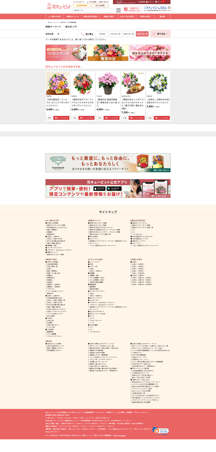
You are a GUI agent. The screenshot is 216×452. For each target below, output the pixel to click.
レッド (92, 323)
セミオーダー (94, 300)
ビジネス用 (51, 327)
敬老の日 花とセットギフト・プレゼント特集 (105, 232)
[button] (160, 431)
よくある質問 (91, 2)
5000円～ (138, 268)
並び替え (90, 34)
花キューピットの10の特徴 (141, 391)
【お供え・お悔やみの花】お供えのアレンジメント (158, 101)
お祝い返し (51, 320)
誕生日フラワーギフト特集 (56, 225)
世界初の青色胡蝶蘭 (96, 282)
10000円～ (139, 273)
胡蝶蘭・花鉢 (52, 245)
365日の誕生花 (101, 429)
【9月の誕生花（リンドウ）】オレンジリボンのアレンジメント (57, 102)
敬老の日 (50, 293)
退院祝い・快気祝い (54, 284)
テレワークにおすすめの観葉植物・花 (145, 384)
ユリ (133, 232)
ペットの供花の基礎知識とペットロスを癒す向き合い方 (151, 350)
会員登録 (141, 2)
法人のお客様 (100, 5)
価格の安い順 (128, 34)
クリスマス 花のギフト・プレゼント (96, 423)
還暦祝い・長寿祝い (54, 287)
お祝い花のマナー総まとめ (99, 366)
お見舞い (50, 323)
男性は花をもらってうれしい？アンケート (146, 382)
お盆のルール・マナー (139, 357)
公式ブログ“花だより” (102, 417)
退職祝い (50, 232)
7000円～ (138, 271)
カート (159, 2)
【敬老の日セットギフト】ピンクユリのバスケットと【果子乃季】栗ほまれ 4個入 (133, 104)
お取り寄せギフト (53, 325)
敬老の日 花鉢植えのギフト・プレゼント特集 (105, 230)
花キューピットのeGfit (97, 314)
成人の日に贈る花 (137, 423)
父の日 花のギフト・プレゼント (121, 420)
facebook (59, 417)
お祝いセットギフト (74, 429)
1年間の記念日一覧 (138, 393)
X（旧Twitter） (50, 417)
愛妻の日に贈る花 (51, 426)
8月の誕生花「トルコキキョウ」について (146, 398)
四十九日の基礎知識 (139, 355)
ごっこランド (89, 417)
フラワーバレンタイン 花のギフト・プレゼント (73, 426)
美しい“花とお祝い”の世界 (141, 377)
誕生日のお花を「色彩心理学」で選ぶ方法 (104, 348)
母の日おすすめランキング (100, 420)
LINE (81, 417)
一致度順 (101, 34)
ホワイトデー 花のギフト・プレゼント (102, 426)
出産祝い (50, 282)
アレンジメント (95, 262)
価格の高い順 (142, 34)
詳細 (49, 118)
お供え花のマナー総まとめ (141, 364)
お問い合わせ (103, 2)
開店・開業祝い (52, 230)
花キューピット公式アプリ (143, 429)
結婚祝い (50, 280)
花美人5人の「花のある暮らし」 (143, 375)
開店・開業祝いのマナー (55, 348)
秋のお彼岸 (94, 236)
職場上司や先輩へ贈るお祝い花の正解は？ (104, 368)
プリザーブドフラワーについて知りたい (145, 400)
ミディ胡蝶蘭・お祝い (97, 278)
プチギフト (51, 289)
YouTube (75, 417)
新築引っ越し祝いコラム (98, 364)
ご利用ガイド (110, 412)
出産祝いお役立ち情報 (97, 352)
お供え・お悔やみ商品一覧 (56, 300)
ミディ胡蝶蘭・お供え (97, 280)
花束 (91, 264)
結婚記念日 (51, 234)
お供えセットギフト (88, 429)
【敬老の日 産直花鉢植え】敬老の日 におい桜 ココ (108, 102)
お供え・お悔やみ (54, 236)
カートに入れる (62, 118)
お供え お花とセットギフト (56, 309)
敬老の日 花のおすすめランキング (101, 227)
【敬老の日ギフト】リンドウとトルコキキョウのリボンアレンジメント (82, 102)
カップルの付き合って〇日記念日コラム (145, 395)
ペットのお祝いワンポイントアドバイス (103, 357)
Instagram (67, 417)
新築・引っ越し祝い (54, 273)
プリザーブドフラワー (55, 248)
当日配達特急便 (81, 5)
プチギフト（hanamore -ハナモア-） (60, 250)
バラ (133, 230)
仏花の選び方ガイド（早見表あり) (143, 366)
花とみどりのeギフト (97, 311)
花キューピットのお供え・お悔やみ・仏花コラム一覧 (150, 346)
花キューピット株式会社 (102, 435)
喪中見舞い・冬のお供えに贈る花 (119, 423)
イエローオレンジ (96, 320)
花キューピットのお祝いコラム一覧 (102, 346)
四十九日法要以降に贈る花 (56, 241)
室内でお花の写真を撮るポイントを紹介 (145, 386)
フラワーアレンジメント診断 (142, 389)
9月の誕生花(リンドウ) (140, 239)
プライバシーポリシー (141, 412)
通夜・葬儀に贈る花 (54, 243)
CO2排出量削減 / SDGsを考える (143, 371)
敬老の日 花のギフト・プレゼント (72, 423)
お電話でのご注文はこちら (134, 9)
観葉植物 (50, 332)
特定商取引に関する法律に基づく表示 (57, 415)
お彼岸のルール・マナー (140, 359)
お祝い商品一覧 (52, 266)
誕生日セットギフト (139, 241)
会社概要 (129, 412)
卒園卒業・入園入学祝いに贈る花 (56, 429)
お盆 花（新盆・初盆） (53, 423)
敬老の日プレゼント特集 (55, 254)
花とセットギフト (96, 298)
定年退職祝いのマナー (54, 350)
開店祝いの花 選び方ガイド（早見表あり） (104, 371)
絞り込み (161, 34)
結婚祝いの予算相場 (96, 350)
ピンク (92, 318)
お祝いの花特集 (53, 223)
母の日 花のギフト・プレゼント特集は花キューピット (62, 420)
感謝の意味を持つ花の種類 (141, 402)
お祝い (49, 268)
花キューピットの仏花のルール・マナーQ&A (147, 348)
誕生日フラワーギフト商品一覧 (142, 227)
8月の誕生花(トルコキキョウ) (57, 227)
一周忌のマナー (137, 352)
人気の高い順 (115, 34)
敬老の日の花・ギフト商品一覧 (100, 234)
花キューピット (50, 412)
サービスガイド (78, 2)
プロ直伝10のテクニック (140, 373)
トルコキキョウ (137, 234)
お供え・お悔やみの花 (54, 239)
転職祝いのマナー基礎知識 (99, 355)
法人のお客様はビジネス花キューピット (69, 412)
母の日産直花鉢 (85, 420)
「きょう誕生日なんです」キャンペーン (103, 245)
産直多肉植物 (94, 289)
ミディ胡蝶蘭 (51, 334)
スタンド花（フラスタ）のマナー (101, 359)
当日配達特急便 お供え (54, 298)
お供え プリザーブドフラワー (57, 311)
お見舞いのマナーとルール (99, 361)
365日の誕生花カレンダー (56, 346)
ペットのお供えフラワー (55, 314)
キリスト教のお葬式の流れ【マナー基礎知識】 (148, 361)
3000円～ (138, 264)
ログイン (151, 2)
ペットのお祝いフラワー (55, 291)
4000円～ (138, 266)
